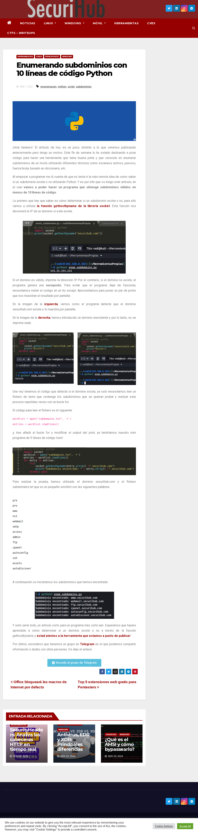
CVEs (151, 23)
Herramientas (126, 23)
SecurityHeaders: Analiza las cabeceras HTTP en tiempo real (26, 739)
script (71, 86)
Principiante (52, 56)
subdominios (83, 86)
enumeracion (48, 86)
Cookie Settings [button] (164, 826)
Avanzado (111, 734)
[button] (193, 28)
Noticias (27, 23)
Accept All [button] (185, 826)
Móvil (98, 23)
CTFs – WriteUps (21, 33)
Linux (49, 23)
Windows (73, 23)
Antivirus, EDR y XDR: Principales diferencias (73, 742)
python (62, 86)
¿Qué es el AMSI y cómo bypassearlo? (120, 744)
